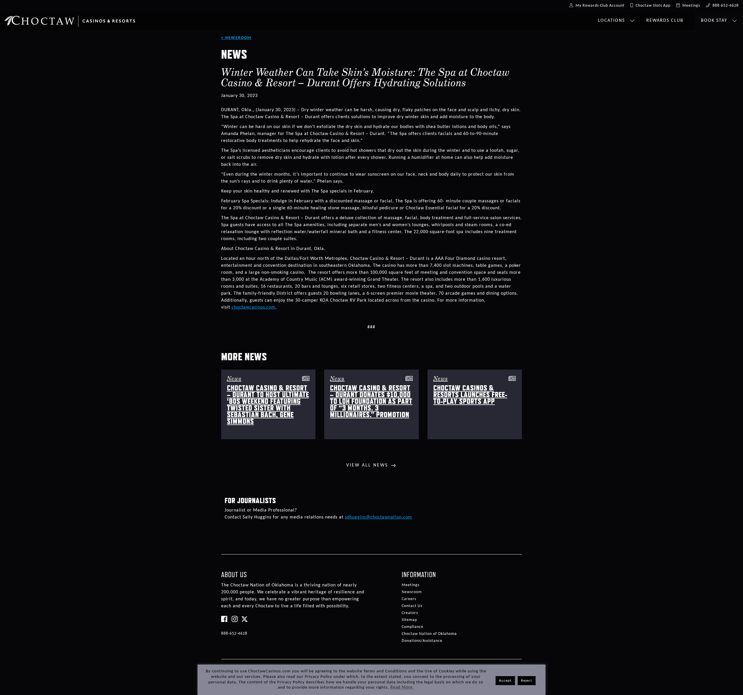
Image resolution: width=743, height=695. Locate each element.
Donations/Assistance (422, 641)
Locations (612, 20)
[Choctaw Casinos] (69, 19)
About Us (234, 574)
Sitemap (409, 620)
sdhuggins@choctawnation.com (378, 517)
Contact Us (412, 606)
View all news (367, 465)
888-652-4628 (234, 633)
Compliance (412, 627)
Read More (401, 687)
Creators (410, 613)
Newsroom (412, 592)
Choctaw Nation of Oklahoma (429, 634)
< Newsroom (236, 38)
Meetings (410, 585)
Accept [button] (505, 681)
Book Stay (715, 20)
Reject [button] (526, 681)
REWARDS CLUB (665, 20)
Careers (409, 599)
